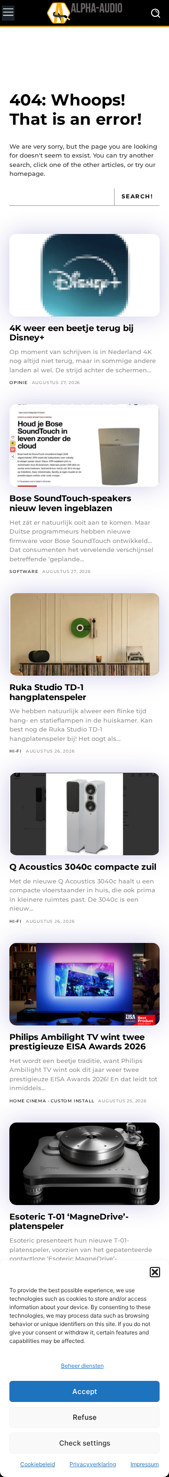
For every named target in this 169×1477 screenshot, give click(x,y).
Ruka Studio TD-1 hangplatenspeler (47, 692)
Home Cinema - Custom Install (51, 1100)
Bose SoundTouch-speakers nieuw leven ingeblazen (70, 503)
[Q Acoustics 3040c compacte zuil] (84, 814)
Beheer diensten (82, 1365)
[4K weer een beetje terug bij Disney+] (84, 275)
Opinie (18, 382)
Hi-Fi (15, 751)
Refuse (85, 1417)
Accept (84, 1391)
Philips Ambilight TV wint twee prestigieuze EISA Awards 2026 (77, 1042)
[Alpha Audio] (84, 12)
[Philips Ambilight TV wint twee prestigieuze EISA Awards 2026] (84, 984)
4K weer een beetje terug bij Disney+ (71, 333)
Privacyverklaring (92, 1464)
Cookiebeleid (37, 1464)
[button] (155, 1272)
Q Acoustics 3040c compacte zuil (82, 867)
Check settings (84, 1443)
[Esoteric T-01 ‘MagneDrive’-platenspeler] (84, 1164)
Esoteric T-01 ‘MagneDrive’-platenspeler (69, 1222)
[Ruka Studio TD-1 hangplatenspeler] (84, 634)
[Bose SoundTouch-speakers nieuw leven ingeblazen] (84, 445)
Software (23, 571)
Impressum (145, 1464)
